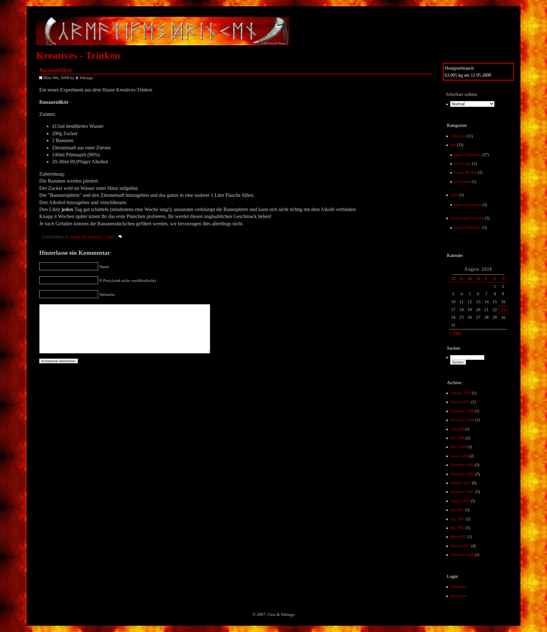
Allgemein (458, 136)
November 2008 (462, 420)
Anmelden (458, 587)
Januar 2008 (459, 456)
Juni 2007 (457, 519)
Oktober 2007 (460, 483)
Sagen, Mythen (465, 172)
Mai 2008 (457, 438)
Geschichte (462, 181)
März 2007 (458, 537)
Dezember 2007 (462, 465)
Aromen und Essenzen (467, 218)
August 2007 (460, 501)
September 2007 (462, 492)
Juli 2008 (457, 429)
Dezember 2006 (462, 555)
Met (453, 145)
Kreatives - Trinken (78, 55)
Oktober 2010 (460, 393)
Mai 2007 (457, 528)
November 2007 (462, 474)
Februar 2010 (460, 402)
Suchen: (454, 348)
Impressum (458, 596)
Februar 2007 (460, 546)
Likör (454, 195)
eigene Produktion (467, 155)
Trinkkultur (462, 163)
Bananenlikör (55, 70)
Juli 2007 (457, 510)
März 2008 (458, 447)
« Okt (455, 333)
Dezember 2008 (462, 411)
